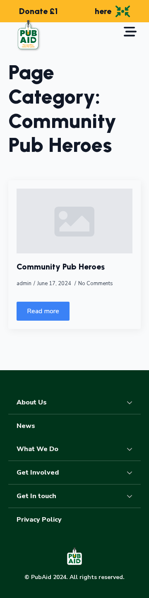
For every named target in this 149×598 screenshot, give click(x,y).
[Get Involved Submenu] (132, 472)
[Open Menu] (130, 32)
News (26, 425)
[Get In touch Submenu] (132, 496)
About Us (32, 402)
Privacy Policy (39, 519)
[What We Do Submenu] (132, 449)
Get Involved (38, 472)
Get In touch (36, 496)
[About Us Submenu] (132, 402)
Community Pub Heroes (61, 267)
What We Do (37, 449)
